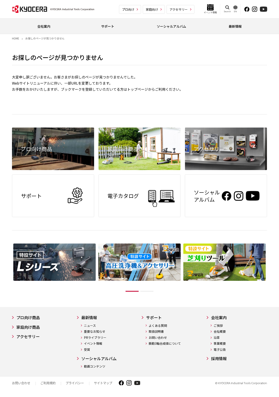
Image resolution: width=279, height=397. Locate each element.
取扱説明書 (156, 331)
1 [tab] (132, 291)
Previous (9, 269)
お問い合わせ (158, 338)
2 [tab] (146, 291)
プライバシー (75, 383)
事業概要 (220, 343)
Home (15, 38)
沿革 (217, 338)
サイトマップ (103, 383)
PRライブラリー (95, 338)
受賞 (87, 350)
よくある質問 (158, 326)
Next (270, 269)
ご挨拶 (218, 326)
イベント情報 (93, 343)
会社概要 (220, 331)
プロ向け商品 (28, 317)
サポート (154, 317)
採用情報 (219, 358)
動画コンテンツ (94, 366)
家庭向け (152, 9)
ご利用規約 (48, 383)
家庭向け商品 (28, 327)
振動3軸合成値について (165, 343)
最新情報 (89, 317)
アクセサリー (179, 9)
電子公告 (220, 350)
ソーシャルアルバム (99, 358)
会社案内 (219, 317)
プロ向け (128, 9)
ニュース (90, 326)
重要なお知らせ (94, 331)
